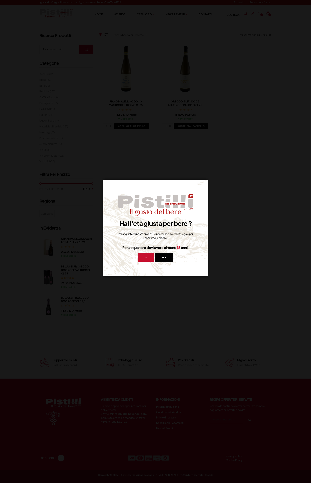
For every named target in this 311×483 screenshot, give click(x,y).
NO (164, 257)
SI (146, 257)
